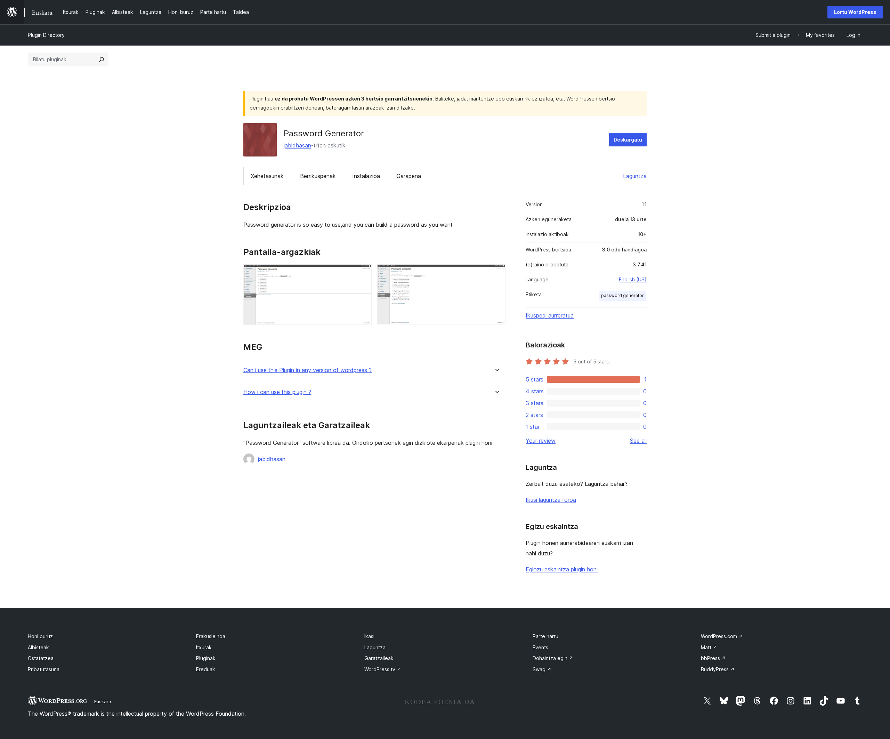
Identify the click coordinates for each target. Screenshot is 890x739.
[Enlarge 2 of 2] (496, 273)
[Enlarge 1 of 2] (362, 273)
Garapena (408, 175)
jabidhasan (297, 145)
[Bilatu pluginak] (101, 59)
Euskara (102, 701)
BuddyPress (718, 669)
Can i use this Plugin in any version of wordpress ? (307, 370)
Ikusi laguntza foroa (551, 499)
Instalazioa (366, 175)
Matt (709, 647)
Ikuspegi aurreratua (550, 315)
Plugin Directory (46, 35)
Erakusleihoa (210, 636)
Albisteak (38, 647)
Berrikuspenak (318, 175)
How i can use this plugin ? (277, 392)
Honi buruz (40, 636)
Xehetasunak (267, 175)
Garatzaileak (379, 658)
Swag (542, 669)
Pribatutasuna (43, 669)
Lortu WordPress (855, 12)
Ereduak (205, 669)
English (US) (633, 279)
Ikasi (369, 636)
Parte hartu (545, 636)
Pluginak (206, 658)
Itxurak (204, 647)
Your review (541, 440)
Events (540, 647)
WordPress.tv (382, 669)
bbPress (713, 658)
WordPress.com (722, 636)
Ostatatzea (41, 658)
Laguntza (635, 175)
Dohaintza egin (553, 658)
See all (638, 440)
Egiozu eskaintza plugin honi (562, 569)
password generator (622, 295)
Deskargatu (628, 140)
